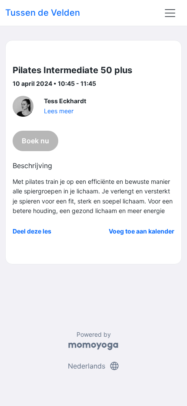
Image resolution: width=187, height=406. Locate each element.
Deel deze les (32, 231)
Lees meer (58, 111)
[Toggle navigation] (170, 13)
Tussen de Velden (42, 12)
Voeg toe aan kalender (141, 231)
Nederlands (94, 366)
